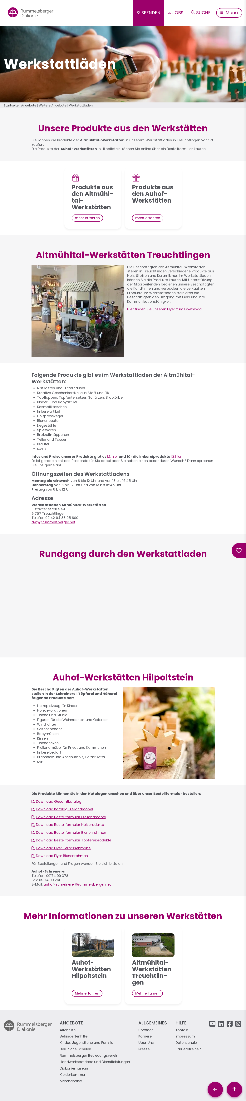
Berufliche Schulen (75, 1049)
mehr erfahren (87, 217)
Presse (144, 1049)
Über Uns (146, 1043)
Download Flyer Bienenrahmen (62, 856)
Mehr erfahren (87, 993)
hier (115, 456)
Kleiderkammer (73, 1075)
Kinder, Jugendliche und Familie (86, 1043)
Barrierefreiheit (188, 1049)
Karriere (145, 1036)
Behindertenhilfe (73, 1036)
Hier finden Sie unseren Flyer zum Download (164, 309)
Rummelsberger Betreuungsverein (89, 1055)
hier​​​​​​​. (178, 456)
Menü (231, 13)
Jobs (177, 13)
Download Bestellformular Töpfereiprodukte (73, 840)
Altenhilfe (68, 1030)
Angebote (28, 105)
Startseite (11, 105)
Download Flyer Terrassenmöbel (63, 848)
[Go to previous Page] (215, 1089)
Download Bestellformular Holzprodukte (70, 825)
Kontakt (182, 1030)
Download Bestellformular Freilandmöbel (71, 817)
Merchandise (71, 1081)
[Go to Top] (234, 1089)
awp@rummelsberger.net (53, 522)
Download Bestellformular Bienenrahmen (71, 832)
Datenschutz (186, 1043)
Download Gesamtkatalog (58, 801)
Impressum (185, 1036)
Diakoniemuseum (74, 1068)
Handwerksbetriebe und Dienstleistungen (95, 1062)
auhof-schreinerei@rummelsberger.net (77, 884)
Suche (203, 13)
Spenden (150, 13)
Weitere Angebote (52, 105)
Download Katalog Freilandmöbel (64, 809)
